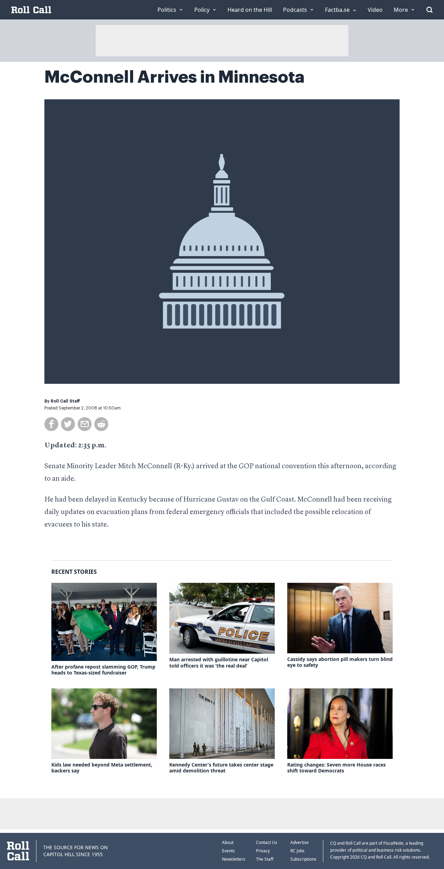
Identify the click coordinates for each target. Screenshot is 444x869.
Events (228, 851)
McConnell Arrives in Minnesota (174, 77)
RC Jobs (297, 851)
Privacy (263, 851)
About (227, 842)
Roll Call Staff (65, 401)
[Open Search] (429, 9)
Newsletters (233, 859)
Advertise (299, 842)
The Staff (264, 859)
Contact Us (266, 842)
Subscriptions (303, 859)
